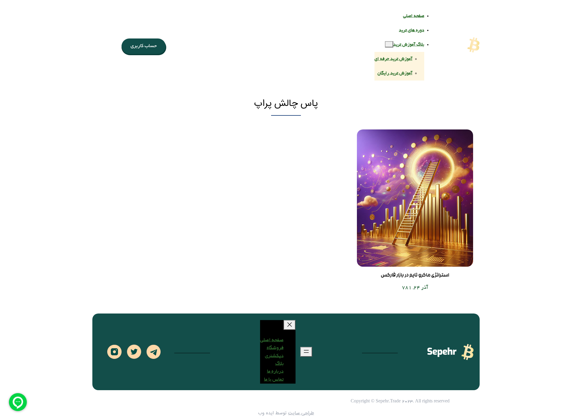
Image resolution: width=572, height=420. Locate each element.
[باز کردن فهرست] (306, 352)
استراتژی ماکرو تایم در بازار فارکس (415, 275)
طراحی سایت (301, 413)
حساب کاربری (143, 46)
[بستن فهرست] (290, 325)
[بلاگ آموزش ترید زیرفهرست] (389, 44)
